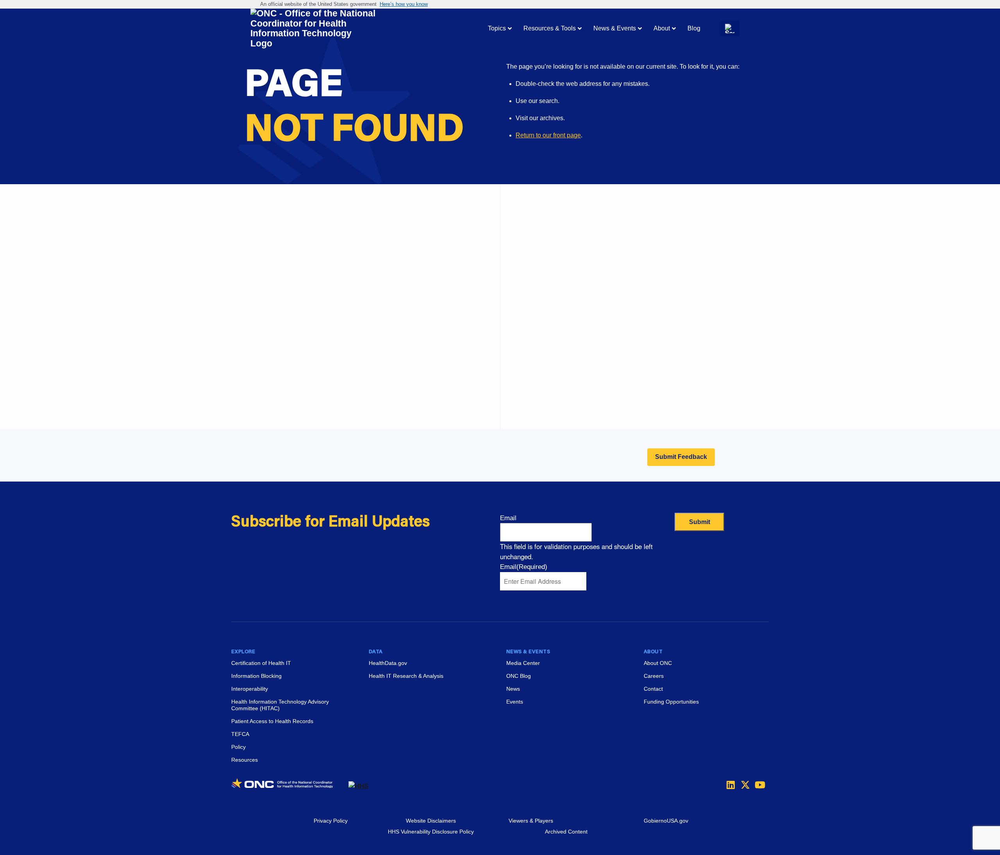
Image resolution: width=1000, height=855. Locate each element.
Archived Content (566, 831)
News (513, 689)
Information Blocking (256, 676)
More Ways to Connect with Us (351, 263)
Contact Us (539, 288)
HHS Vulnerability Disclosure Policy (431, 831)
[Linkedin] (729, 785)
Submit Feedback (681, 456)
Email (508, 518)
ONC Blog (518, 676)
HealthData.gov (388, 663)
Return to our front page (548, 135)
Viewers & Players (531, 821)
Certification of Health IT (261, 663)
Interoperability (249, 689)
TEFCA (240, 734)
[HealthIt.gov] (312, 29)
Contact (653, 689)
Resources (244, 760)
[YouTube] (757, 785)
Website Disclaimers (431, 821)
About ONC (658, 663)
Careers (535, 367)
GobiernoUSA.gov (666, 821)
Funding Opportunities (555, 406)
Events (533, 386)
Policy (238, 747)
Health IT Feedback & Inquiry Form (572, 249)
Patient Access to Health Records (272, 721)
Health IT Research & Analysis (406, 676)
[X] (743, 785)
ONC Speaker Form (551, 269)
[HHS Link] (358, 786)
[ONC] (289, 786)
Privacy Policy (331, 821)
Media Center (523, 663)
